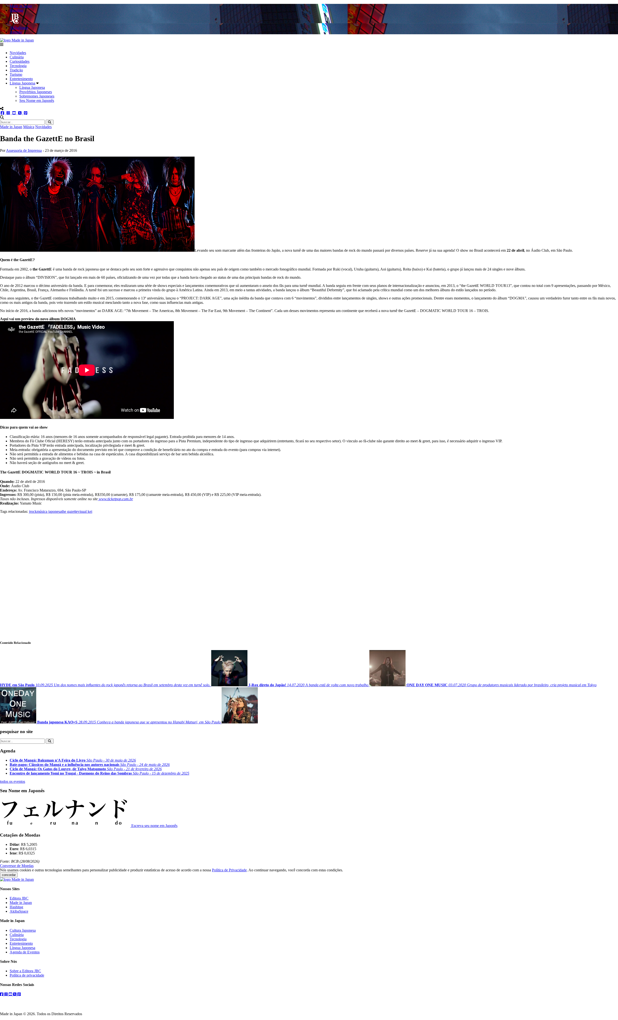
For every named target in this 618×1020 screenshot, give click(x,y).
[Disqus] (309, 574)
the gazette (70, 511)
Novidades (18, 53)
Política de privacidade (27, 975)
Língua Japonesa (22, 83)
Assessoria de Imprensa (24, 150)
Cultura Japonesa (23, 930)
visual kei (85, 511)
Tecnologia (18, 66)
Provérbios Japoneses (35, 92)
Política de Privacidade (229, 870)
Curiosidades (19, 61)
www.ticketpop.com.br (115, 499)
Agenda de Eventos (25, 952)
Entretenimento (21, 79)
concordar (9, 875)
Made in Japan (11, 127)
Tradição (16, 70)
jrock (33, 511)
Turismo (16, 74)
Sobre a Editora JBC (25, 971)
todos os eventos (12, 781)
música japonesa (49, 511)
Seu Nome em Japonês (36, 100)
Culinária (17, 57)
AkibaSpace (19, 911)
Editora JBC (19, 898)
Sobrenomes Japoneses (36, 96)
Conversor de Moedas (17, 866)
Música (28, 127)
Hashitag (16, 907)
